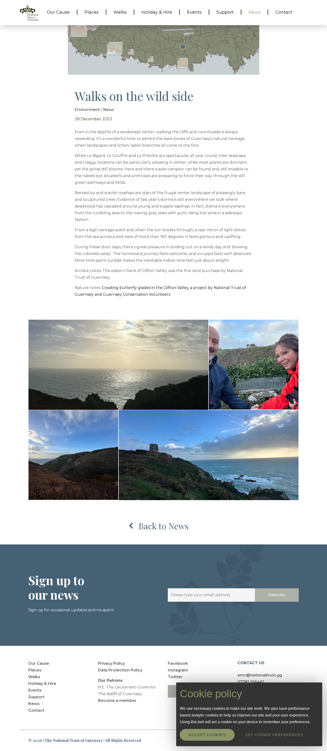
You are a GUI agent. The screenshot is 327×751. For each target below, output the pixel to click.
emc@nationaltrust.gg (259, 675)
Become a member (117, 700)
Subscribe (276, 595)
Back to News (164, 525)
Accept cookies (207, 735)
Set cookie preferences (274, 735)
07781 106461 (250, 682)
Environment (87, 109)
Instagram (178, 670)
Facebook (178, 663)
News (108, 109)
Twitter (175, 677)
